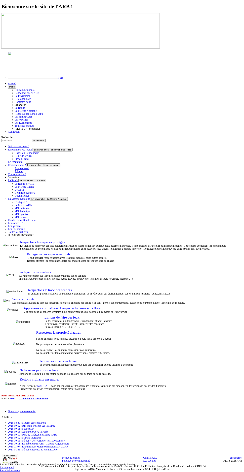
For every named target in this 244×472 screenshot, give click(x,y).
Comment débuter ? (25, 192)
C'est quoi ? (21, 202)
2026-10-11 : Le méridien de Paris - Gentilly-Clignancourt (38, 443)
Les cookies (149, 460)
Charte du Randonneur (27, 152)
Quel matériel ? (23, 195)
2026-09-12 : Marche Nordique (24, 437)
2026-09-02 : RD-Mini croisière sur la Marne (31, 425)
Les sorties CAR (23, 116)
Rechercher (7, 137)
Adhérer (19, 171)
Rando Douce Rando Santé (29, 113)
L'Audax (19, 189)
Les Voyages (21, 119)
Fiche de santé (22, 158)
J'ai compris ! (7, 467)
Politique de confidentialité (76, 460)
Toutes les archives (24, 125)
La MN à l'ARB (23, 205)
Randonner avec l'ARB (27, 92)
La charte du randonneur (33, 398)
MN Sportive (21, 214)
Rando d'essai (22, 168)
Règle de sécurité (24, 155)
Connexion (14, 131)
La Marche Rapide (24, 186)
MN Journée (21, 217)
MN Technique (23, 211)
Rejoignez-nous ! (24, 98)
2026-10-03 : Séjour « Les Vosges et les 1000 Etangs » (36, 440)
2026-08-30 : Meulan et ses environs (27, 422)
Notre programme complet (22, 411)
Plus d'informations (10, 470)
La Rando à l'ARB (24, 183)
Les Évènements (23, 122)
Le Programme (22, 95)
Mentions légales (71, 457)
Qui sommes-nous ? (25, 89)
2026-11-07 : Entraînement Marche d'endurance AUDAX (38, 446)
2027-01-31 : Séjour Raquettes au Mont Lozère (32, 449)
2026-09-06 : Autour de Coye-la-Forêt (28, 431)
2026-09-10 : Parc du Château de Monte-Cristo (32, 434)
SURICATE (43, 385)
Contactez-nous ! (23, 101)
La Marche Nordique (26, 110)
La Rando (20, 107)
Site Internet (236, 457)
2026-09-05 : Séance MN (21, 428)
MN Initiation (22, 208)
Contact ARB (150, 457)
